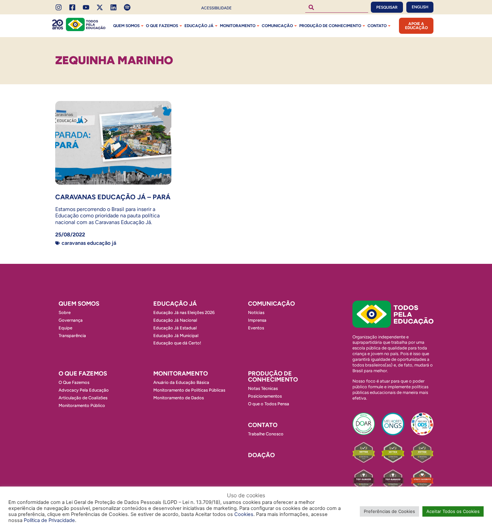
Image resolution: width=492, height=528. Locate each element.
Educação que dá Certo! (177, 342)
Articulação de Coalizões (83, 397)
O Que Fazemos (74, 382)
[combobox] (336, 7)
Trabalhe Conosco (265, 433)
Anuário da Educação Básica (181, 382)
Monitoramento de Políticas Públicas (189, 390)
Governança (71, 320)
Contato (377, 25)
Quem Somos (126, 25)
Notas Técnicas (263, 388)
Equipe (65, 327)
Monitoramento (237, 25)
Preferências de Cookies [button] (389, 511)
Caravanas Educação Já (89, 243)
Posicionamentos (265, 396)
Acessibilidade (216, 8)
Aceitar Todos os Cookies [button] (453, 511)
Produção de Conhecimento (330, 25)
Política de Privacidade (49, 520)
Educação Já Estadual (175, 327)
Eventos (256, 327)
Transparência (72, 335)
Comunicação (277, 25)
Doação (261, 455)
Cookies (243, 514)
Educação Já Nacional (175, 320)
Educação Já (199, 25)
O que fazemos (162, 25)
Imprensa (257, 320)
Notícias (256, 312)
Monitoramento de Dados (178, 397)
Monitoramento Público (82, 405)
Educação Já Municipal (175, 335)
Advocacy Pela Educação (84, 390)
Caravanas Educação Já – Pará (112, 197)
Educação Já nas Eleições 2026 (184, 312)
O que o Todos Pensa (268, 403)
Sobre (65, 312)
